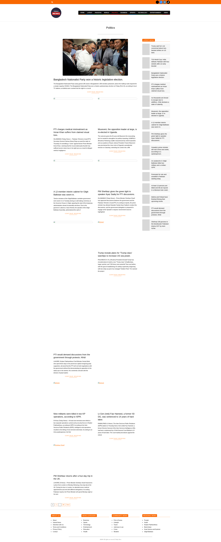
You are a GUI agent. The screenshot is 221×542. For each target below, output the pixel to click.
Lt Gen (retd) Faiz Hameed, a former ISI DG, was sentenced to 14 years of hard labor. (116, 417)
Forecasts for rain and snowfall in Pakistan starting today (158, 177)
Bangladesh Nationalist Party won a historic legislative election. (88, 79)
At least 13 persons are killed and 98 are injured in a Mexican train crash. (159, 188)
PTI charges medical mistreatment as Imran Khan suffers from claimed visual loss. (71, 132)
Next (68, 504)
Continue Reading (95, 92)
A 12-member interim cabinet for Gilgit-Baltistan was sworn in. (160, 125)
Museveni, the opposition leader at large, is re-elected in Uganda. (160, 113)
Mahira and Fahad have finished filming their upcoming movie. (159, 199)
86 (63, 504)
